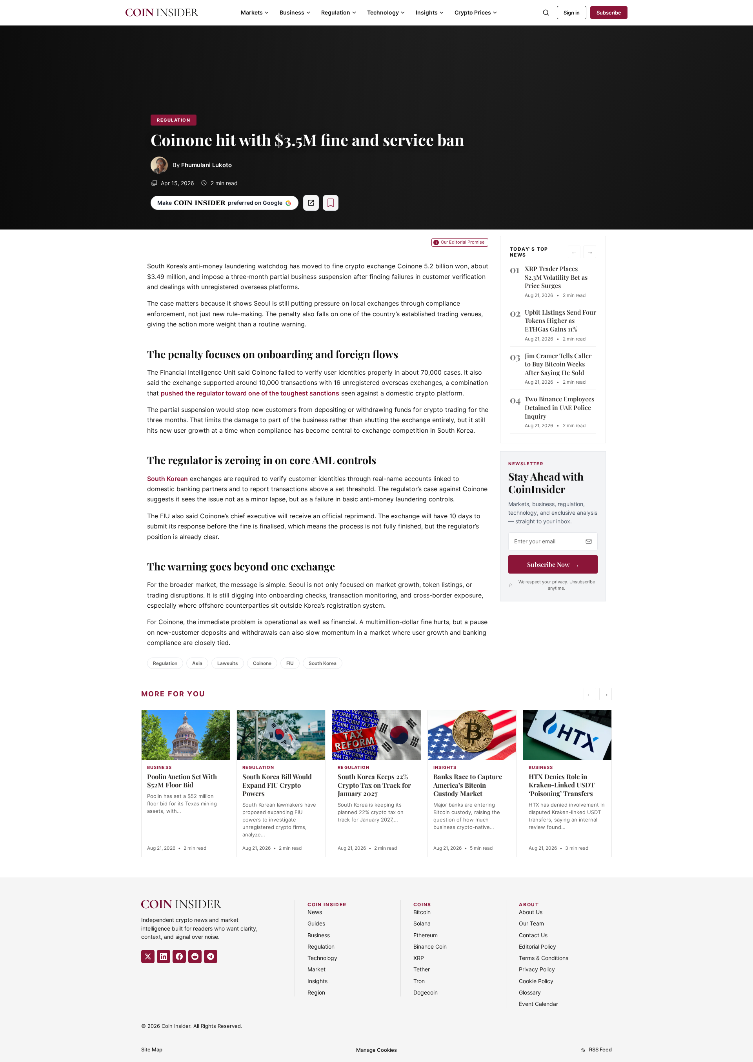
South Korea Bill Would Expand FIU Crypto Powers (277, 785)
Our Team (531, 923)
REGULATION (173, 120)
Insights (427, 12)
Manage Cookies (376, 1050)
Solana (422, 923)
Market (316, 969)
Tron (419, 981)
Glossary (530, 992)
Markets (252, 12)
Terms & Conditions (543, 958)
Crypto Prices (473, 12)
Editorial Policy (537, 946)
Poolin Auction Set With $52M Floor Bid (182, 780)
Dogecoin (425, 992)
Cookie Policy (536, 981)
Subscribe (609, 12)
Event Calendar (538, 1004)
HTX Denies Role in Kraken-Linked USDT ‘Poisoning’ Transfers (562, 785)
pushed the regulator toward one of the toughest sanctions (250, 393)
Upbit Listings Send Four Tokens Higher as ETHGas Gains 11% (560, 320)
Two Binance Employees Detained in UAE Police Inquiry (559, 407)
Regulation (335, 12)
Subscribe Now (553, 564)
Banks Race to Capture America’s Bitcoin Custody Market (467, 785)
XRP (418, 958)
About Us (530, 912)
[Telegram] (210, 956)
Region (316, 992)
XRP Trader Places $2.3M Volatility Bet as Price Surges (556, 277)
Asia (197, 663)
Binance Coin (430, 946)
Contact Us (533, 935)
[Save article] (330, 203)
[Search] (546, 12)
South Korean (167, 479)
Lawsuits (227, 663)
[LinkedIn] (163, 956)
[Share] (311, 203)
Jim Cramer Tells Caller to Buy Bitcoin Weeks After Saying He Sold (558, 364)
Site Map (151, 1049)
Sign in (572, 12)
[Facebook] (179, 956)
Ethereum (425, 935)
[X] (148, 956)
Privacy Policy (537, 969)
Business (292, 12)
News (314, 912)
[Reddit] (195, 956)
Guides (316, 923)
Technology (383, 12)
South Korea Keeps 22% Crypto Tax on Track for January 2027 (374, 785)
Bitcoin (422, 912)
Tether (421, 969)
